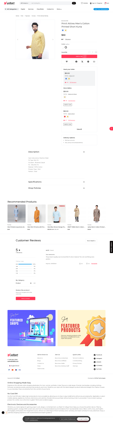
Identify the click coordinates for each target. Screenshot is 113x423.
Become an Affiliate (60, 360)
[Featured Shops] (32, 328)
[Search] (74, 3)
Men (22, 16)
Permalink (94, 263)
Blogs (39, 360)
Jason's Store (71, 113)
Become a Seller (60, 363)
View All (79, 129)
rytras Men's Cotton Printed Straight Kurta (97, 227)
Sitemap (75, 366)
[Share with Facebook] (76, 61)
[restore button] (111, 128)
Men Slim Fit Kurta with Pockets (37, 227)
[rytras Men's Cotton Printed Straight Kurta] (97, 213)
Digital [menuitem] (23, 9)
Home (17, 16)
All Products (24, 3)
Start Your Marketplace (101, 9)
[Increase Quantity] (96, 52)
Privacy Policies (77, 363)
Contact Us (40, 363)
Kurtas (33, 16)
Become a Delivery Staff (62, 366)
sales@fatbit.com (13, 361)
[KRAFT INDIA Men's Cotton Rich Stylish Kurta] (77, 213)
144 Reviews (71, 100)
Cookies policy (33, 420)
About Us (40, 358)
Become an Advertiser (61, 358)
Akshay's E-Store (72, 94)
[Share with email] (94, 61)
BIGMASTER (64, 20)
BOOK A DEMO (111, 247)
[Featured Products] (81, 328)
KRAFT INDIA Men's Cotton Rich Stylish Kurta (77, 227)
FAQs (38, 366)
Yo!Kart (18, 378)
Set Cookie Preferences (68, 419)
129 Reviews (71, 120)
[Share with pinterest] (88, 61)
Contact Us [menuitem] (50, 9)
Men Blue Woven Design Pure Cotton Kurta (57, 227)
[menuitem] (11, 9)
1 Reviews (68, 39)
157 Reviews (73, 82)
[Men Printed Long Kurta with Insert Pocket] (17, 213)
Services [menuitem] (31, 9)
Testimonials (40, 368)
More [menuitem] (58, 9)
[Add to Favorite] (66, 61)
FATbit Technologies (100, 378)
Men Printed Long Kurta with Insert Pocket (17, 227)
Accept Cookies (83, 419)
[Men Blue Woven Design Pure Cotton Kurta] (57, 213)
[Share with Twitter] (82, 61)
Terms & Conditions (78, 358)
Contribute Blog (77, 360)
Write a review (25, 298)
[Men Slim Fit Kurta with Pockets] (37, 213)
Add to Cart (79, 56)
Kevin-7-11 (71, 75)
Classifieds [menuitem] (40, 9)
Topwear (27, 16)
